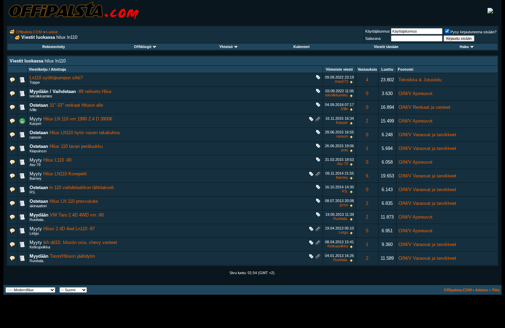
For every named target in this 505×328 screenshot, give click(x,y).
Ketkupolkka (40, 247)
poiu (344, 150)
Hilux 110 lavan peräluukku (76, 146)
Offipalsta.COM (29, 32)
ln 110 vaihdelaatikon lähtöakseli (81, 187)
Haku (464, 47)
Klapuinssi (38, 151)
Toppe (35, 82)
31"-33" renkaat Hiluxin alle (76, 105)
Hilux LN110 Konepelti (65, 173)
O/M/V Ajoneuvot (416, 93)
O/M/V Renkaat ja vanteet (424, 107)
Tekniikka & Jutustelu (420, 79)
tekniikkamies (41, 96)
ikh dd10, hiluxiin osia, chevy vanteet (80, 242)
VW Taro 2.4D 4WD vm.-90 (77, 215)
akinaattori (38, 206)
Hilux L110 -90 (57, 160)
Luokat (52, 32)
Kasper (36, 123)
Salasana (373, 38)
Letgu (34, 233)
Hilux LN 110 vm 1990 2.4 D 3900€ (77, 118)
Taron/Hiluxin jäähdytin (72, 256)
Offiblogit (143, 47)
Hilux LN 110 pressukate (73, 201)
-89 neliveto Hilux (94, 91)
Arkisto (481, 290)
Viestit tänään (386, 47)
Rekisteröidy (53, 47)
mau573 (341, 81)
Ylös (496, 290)
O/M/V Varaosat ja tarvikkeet (427, 134)
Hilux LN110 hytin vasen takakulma (84, 132)
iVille (33, 110)
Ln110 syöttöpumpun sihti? (56, 77)
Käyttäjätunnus (377, 31)
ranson (35, 137)
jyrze (344, 205)
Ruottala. (37, 220)
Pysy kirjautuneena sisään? (473, 32)
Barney (36, 178)
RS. (33, 192)
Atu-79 (35, 165)
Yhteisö (226, 47)
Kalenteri (301, 47)
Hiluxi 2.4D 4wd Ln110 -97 (69, 228)
